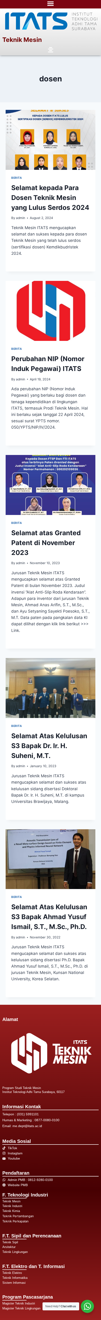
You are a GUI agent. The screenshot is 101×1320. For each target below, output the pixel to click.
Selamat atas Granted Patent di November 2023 (46, 543)
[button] (50, 50)
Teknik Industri (12, 1206)
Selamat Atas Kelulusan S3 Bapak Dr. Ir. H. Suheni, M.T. (49, 746)
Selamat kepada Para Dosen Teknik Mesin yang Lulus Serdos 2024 (50, 197)
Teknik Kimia (11, 1211)
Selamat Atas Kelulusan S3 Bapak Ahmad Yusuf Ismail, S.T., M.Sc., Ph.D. (49, 917)
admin (20, 218)
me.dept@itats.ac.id (27, 1126)
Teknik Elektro (12, 1273)
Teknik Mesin (22, 39)
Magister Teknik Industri (18, 1303)
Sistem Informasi (14, 1282)
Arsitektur (9, 1247)
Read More (21, 263)
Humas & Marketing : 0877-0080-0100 (30, 1120)
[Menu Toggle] (50, 3)
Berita (16, 177)
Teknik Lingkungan (15, 1252)
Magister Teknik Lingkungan (21, 1308)
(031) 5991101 (28, 1114)
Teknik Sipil (10, 1242)
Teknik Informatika (14, 1278)
